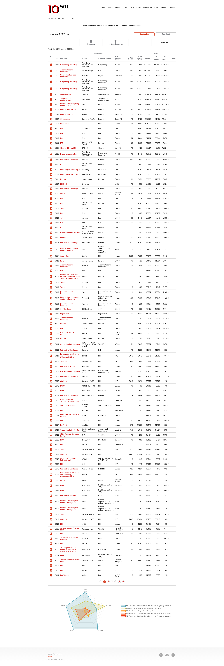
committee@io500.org (55, 659)
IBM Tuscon (64, 575)
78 (51, 459)
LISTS (59, 19)
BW (156, 56)
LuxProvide (64, 425)
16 (51, 143)
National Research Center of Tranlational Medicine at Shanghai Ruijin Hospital (70, 276)
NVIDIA (62, 386)
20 (51, 164)
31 (51, 218)
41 (51, 271)
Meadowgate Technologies (70, 170)
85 (51, 496)
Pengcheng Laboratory (68, 65)
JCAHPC (63, 362)
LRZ (61, 143)
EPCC (62, 391)
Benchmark (147, 8)
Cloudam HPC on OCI (68, 109)
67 (51, 405)
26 (51, 193)
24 (51, 184)
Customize (144, 34)
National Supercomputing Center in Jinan (69, 104)
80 (51, 469)
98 (51, 565)
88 (51, 514)
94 (51, 543)
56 (51, 350)
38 (51, 256)
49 (51, 314)
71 (51, 425)
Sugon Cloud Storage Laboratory (68, 76)
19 (51, 160)
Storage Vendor (104, 58)
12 (51, 124)
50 (51, 319)
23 (51, 179)
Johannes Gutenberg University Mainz (68, 459)
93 (51, 539)
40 (51, 266)
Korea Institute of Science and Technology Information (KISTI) (69, 356)
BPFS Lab (63, 184)
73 (51, 435)
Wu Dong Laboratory (67, 405)
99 (51, 570)
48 (51, 309)
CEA (61, 420)
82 (51, 481)
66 (51, 400)
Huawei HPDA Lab (67, 114)
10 (51, 114)
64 (51, 391)
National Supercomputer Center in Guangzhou (69, 501)
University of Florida (67, 366)
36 (51, 242)
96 (51, 555)
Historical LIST (69, 19)
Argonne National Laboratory (66, 71)
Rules (138, 8)
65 (51, 395)
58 (51, 362)
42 (51, 276)
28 (51, 203)
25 (51, 189)
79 (51, 464)
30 (51, 213)
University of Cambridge (69, 160)
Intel (61, 129)
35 (51, 237)
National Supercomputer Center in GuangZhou (69, 249)
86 (51, 501)
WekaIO (63, 194)
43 (51, 282)
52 (51, 328)
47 (51, 304)
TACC (62, 208)
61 (51, 376)
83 (51, 486)
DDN (61, 410)
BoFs (132, 8)
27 (51, 198)
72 (51, 430)
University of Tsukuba (68, 496)
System (85, 58)
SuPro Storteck (66, 95)
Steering (118, 8)
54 (51, 338)
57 (51, 356)
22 (51, 174)
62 (51, 381)
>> (123, 581)
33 (51, 228)
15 (51, 138)
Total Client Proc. (139, 58)
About (110, 8)
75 (51, 445)
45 (51, 292)
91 (51, 529)
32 (51, 223)
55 (51, 344)
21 (51, 169)
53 (51, 333)
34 (51, 233)
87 (51, 508)
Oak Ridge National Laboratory (67, 333)
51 (51, 323)
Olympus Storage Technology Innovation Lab (70, 400)
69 (51, 415)
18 (51, 154)
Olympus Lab (65, 119)
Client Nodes (130, 58)
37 (51, 249)
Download (166, 34)
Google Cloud (65, 256)
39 (51, 261)
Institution (65, 58)
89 (51, 519)
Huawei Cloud (65, 124)
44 (51, 287)
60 (51, 371)
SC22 (63, 19)
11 (51, 119)
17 (51, 148)
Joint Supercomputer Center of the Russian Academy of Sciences (68, 549)
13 (51, 128)
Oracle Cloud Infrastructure (70, 233)
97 (51, 560)
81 (51, 475)
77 (51, 454)
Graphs (163, 8)
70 (51, 420)
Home (103, 8)
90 (51, 524)
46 (51, 298)
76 (51, 449)
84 (51, 491)
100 (51, 575)
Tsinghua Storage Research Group (66, 99)
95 (51, 549)
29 (51, 208)
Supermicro (64, 314)
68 (51, 410)
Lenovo (63, 179)
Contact (172, 8)
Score (147, 58)
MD (165, 56)
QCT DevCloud (65, 309)
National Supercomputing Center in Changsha (69, 298)
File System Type (118, 58)
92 (51, 534)
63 (51, 386)
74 (51, 440)
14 (51, 133)
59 (51, 366)
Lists (126, 8)
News (156, 8)
